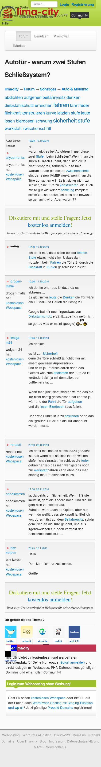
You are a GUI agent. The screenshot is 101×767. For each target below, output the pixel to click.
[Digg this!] (29, 642)
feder (84, 105)
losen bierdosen (20, 121)
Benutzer (41, 36)
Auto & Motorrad (75, 89)
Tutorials (19, 45)
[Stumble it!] (45, 642)
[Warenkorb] (12, 20)
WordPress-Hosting (16, 15)
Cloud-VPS (60, 15)
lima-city (11, 89)
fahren (61, 104)
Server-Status (56, 747)
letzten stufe (68, 113)
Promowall (61, 36)
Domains (41, 15)
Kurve (51, 267)
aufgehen (33, 97)
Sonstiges (48, 89)
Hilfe (5, 23)
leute (85, 113)
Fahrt (52, 401)
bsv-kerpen (11, 550)
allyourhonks (15, 157)
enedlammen (15, 493)
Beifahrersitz (74, 519)
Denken (68, 297)
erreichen (43, 105)
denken (73, 97)
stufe (84, 120)
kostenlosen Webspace (15, 176)
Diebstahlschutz (40, 316)
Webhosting (11, 735)
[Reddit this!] (61, 642)
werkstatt (13, 128)
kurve (51, 113)
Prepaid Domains (60, 707)
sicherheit (65, 120)
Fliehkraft (35, 267)
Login (64, 4)
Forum (23, 36)
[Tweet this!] (13, 642)
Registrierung (82, 4)
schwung (43, 121)
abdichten (14, 97)
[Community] (13, 33)
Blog (43, 741)
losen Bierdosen (52, 406)
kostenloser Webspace (19, 7)
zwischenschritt (37, 128)
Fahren (55, 262)
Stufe (40, 156)
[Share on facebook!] (76, 642)
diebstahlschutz (19, 105)
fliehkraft (13, 113)
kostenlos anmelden (49, 224)
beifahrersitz (54, 97)
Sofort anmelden (72, 662)
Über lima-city (27, 741)
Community (79, 15)
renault (16, 444)
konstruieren (33, 113)
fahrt (74, 105)
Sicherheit (50, 353)
